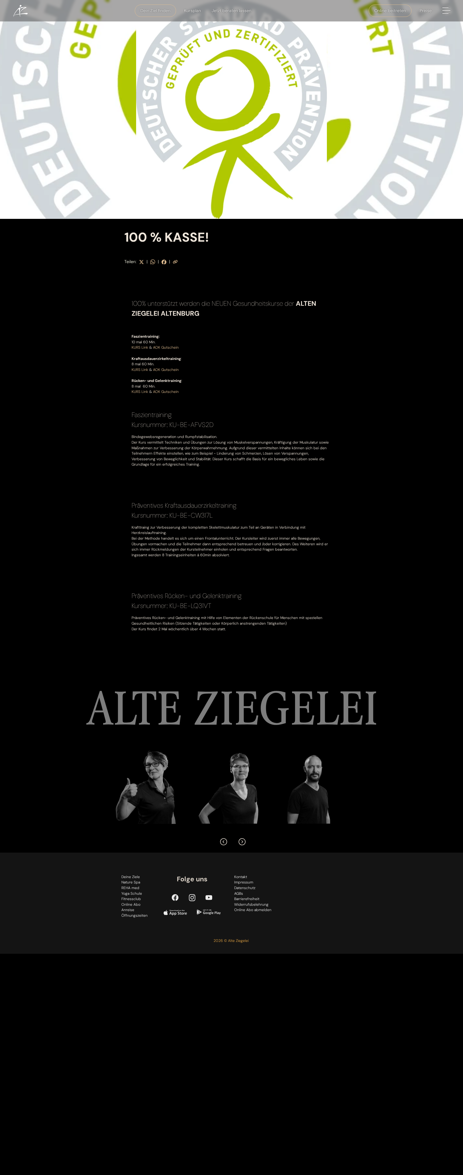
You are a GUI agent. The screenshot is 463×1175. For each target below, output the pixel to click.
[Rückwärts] (222, 840)
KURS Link (140, 347)
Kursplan (192, 10)
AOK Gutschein (166, 347)
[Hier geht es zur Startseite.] (20, 10)
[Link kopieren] (175, 261)
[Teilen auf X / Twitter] (141, 261)
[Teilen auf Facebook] (164, 261)
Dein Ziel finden (155, 10)
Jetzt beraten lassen (231, 10)
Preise (426, 10)
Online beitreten (390, 10)
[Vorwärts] (241, 840)
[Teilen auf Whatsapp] (153, 261)
